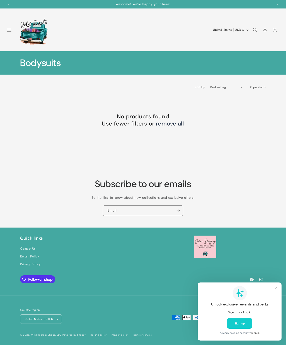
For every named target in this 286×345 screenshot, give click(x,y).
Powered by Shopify (74, 335)
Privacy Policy (30, 264)
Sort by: (200, 87)
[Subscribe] (178, 210)
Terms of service (142, 335)
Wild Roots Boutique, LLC (46, 335)
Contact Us (28, 248)
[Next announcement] (277, 4)
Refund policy (98, 335)
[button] (9, 30)
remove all (170, 123)
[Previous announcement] (9, 4)
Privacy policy (119, 335)
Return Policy (29, 256)
